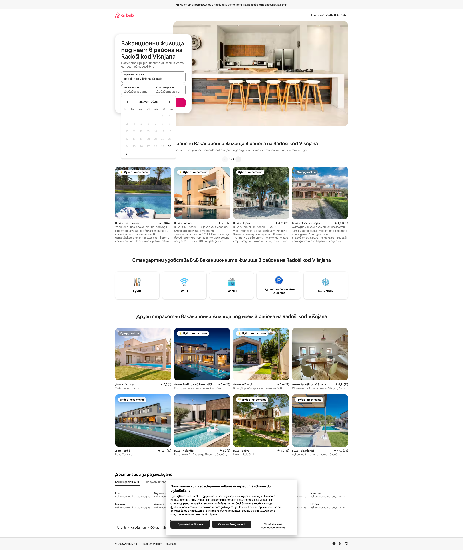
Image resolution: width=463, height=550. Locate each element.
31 (127, 153)
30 (169, 146)
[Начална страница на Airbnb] (124, 15)
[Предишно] (225, 159)
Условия (171, 543)
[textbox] (137, 91)
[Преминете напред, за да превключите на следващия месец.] (169, 102)
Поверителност (151, 543)
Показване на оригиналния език (267, 4)
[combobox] (153, 79)
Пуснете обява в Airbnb (328, 15)
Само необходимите (231, 524)
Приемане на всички (190, 524)
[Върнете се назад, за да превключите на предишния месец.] (127, 102)
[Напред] (238, 159)
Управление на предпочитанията (273, 526)
